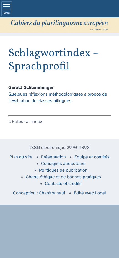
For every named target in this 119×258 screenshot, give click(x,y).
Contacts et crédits (63, 183)
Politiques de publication (63, 170)
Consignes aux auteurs (63, 163)
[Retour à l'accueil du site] (59, 25)
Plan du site (20, 157)
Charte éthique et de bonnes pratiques (63, 177)
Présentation (53, 157)
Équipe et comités (92, 157)
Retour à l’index (27, 121)
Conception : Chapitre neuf (39, 193)
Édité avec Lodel (90, 193)
